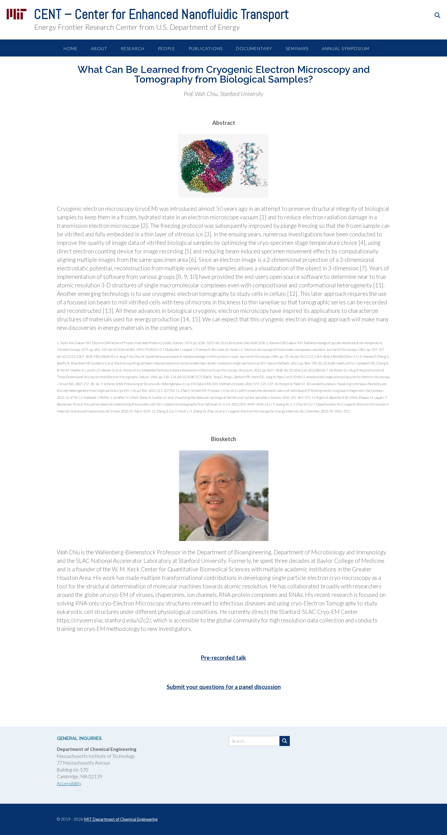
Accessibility (69, 783)
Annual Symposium (345, 48)
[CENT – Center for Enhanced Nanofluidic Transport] (16, 14)
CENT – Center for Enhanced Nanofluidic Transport (161, 14)
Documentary (254, 48)
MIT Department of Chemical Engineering (121, 819)
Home (71, 48)
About (99, 48)
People (166, 48)
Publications (206, 48)
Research (132, 48)
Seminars (297, 48)
